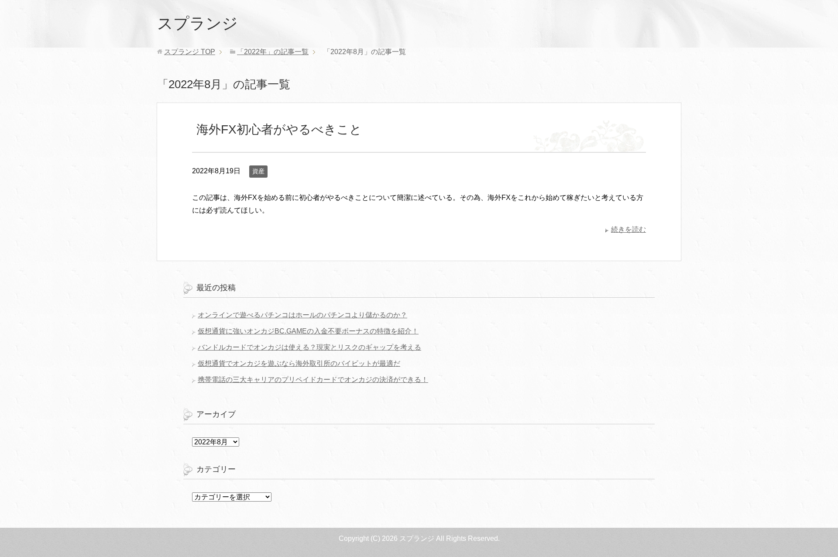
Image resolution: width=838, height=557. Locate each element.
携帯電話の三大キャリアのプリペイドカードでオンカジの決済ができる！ (313, 379)
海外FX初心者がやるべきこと (279, 129)
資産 (258, 171)
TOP (189, 51)
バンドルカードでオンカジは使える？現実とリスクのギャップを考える (309, 347)
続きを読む (628, 229)
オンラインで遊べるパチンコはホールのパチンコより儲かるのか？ (302, 315)
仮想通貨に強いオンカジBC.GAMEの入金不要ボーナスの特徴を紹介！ (308, 331)
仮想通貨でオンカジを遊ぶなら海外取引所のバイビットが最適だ (299, 363)
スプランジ (197, 23)
